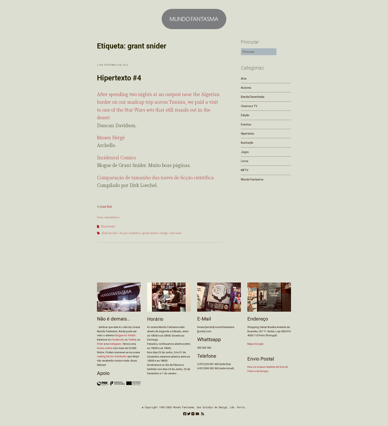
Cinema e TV (249, 106)
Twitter (132, 339)
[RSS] (202, 414)
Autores (246, 87)
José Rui (106, 207)
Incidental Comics (116, 158)
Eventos (246, 124)
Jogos (245, 152)
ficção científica (130, 233)
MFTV (244, 170)
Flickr (100, 343)
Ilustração (247, 142)
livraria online (104, 348)
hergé (164, 233)
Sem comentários (108, 217)
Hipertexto (108, 226)
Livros (244, 161)
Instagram (115, 343)
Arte (244, 78)
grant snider (150, 233)
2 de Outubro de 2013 (112, 64)
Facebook (117, 339)
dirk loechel (109, 233)
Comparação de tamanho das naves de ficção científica (155, 178)
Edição (245, 115)
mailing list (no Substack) (112, 356)
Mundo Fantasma (252, 179)
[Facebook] (184, 414)
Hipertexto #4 (119, 78)
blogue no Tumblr (125, 335)
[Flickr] (192, 414)
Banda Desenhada (252, 96)
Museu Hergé (111, 138)
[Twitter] (189, 414)
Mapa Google (255, 343)
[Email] (197, 414)
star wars (176, 233)
